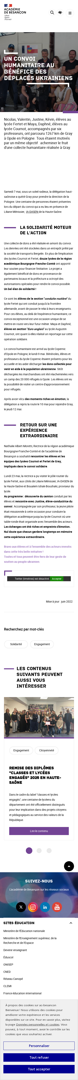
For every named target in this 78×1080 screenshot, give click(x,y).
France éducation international (22, 993)
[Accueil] (15, 12)
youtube (57, 907)
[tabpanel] (39, 768)
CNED (7, 972)
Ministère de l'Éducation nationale (24, 931)
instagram (33, 907)
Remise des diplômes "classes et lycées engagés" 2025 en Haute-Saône (35, 775)
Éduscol (8, 957)
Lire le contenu (39, 831)
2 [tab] (39, 850)
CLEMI (7, 986)
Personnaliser (39, 1045)
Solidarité (16, 644)
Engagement (42, 644)
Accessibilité (60, 12)
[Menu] (70, 13)
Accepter (56, 578)
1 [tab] (29, 851)
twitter (21, 907)
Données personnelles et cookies (37, 1024)
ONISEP (8, 964)
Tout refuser (39, 1057)
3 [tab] (49, 850)
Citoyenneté (46, 750)
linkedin (45, 907)
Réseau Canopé (13, 979)
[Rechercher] (52, 13)
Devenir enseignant (15, 950)
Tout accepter (39, 1069)
